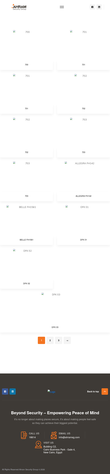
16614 (32, 437)
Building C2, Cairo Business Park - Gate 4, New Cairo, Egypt (59, 449)
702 (83, 108)
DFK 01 (83, 239)
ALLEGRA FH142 (83, 196)
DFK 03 (55, 327)
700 (26, 64)
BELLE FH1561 (26, 239)
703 (83, 152)
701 (83, 64)
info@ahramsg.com (69, 437)
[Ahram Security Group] (19, 6)
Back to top (93, 391)
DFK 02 (26, 283)
